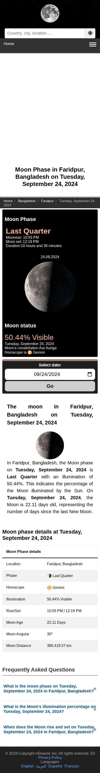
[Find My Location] (90, 33)
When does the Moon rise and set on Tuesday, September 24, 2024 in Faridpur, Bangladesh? (49, 729)
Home (9, 44)
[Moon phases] (50, 14)
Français (72, 766)
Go (50, 386)
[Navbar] (93, 44)
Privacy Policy (50, 758)
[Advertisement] (50, 112)
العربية (41, 766)
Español (55, 766)
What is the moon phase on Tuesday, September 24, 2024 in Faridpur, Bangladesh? (48, 688)
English (27, 766)
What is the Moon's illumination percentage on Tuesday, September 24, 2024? (49, 709)
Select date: (50, 365)
